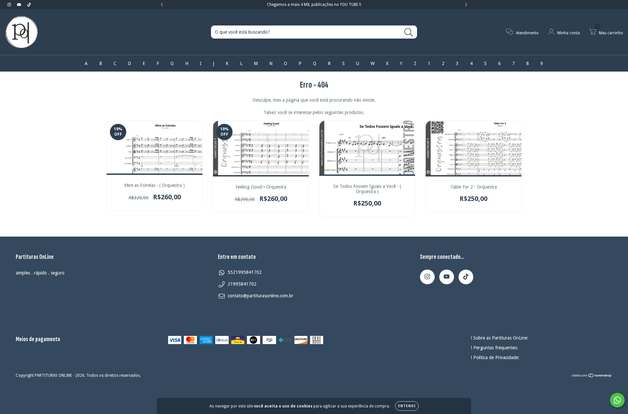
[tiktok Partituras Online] (29, 4)
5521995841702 (245, 272)
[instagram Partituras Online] (10, 4)
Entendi (407, 406)
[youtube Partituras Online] (20, 4)
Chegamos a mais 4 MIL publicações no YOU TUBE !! (314, 4)
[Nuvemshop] (591, 376)
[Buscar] (408, 32)
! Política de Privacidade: (495, 357)
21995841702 (242, 284)
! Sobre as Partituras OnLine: (499, 337)
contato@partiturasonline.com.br (260, 295)
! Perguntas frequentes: (494, 347)
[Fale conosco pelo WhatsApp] (617, 400)
